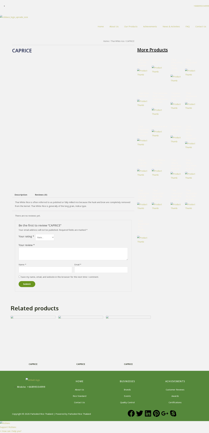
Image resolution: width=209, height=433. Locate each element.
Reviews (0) (41, 194)
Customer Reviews (175, 389)
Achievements (150, 26)
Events (127, 396)
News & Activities (171, 26)
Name (22, 264)
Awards (175, 396)
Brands (127, 389)
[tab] (21, 194)
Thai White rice (117, 41)
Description (21, 194)
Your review (27, 245)
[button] (104, 425)
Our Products (130, 26)
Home (101, 26)
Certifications (175, 402)
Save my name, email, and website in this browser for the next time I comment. (60, 276)
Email (77, 264)
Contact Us (200, 26)
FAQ (188, 26)
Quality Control (127, 402)
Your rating (26, 236)
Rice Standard (79, 396)
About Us (114, 26)
